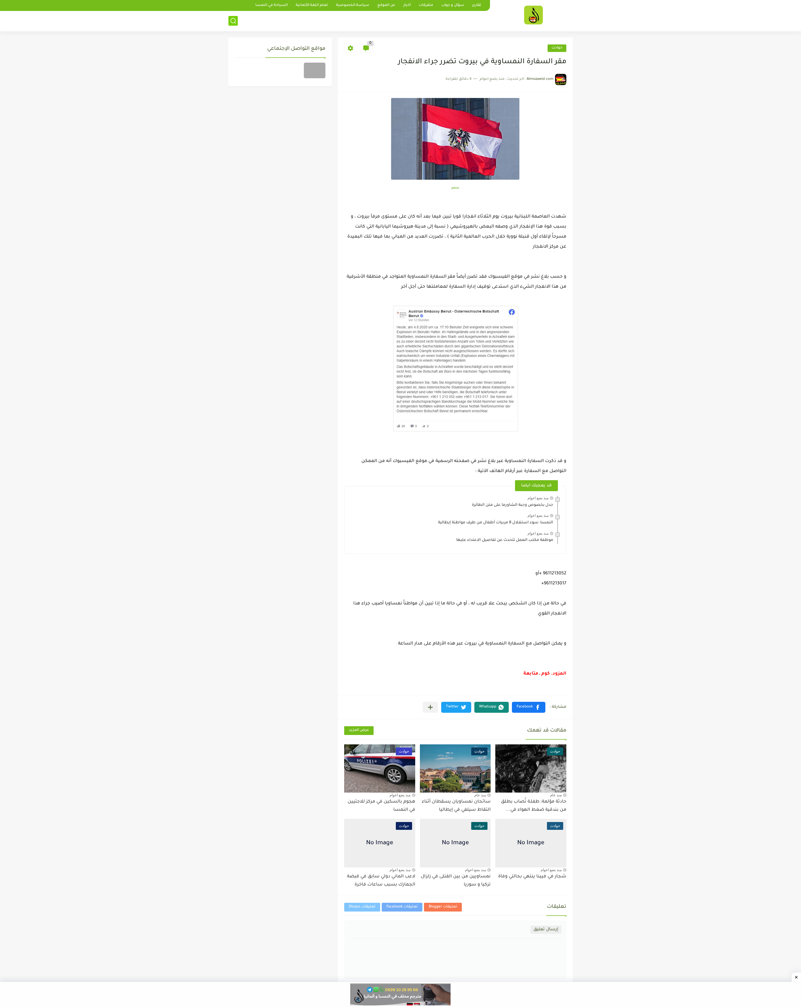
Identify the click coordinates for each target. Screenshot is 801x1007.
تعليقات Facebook (402, 907)
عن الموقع (386, 5)
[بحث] (233, 21)
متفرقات (426, 5)
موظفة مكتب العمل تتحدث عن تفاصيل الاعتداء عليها (504, 540)
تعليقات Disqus (362, 907)
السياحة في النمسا (271, 5)
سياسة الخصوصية (352, 5)
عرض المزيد (359, 730)
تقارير (476, 5)
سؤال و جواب (452, 5)
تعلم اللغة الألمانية (312, 5)
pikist (455, 188)
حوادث (557, 48)
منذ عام (556, 795)
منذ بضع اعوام (538, 498)
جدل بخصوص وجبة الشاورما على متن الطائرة (512, 505)
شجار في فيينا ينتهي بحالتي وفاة (532, 876)
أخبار (407, 5)
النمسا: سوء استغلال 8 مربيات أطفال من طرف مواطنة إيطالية (495, 523)
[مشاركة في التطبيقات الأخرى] (430, 707)
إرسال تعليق (545, 929)
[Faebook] (314, 70)
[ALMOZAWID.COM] (533, 15)
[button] (528, 707)
